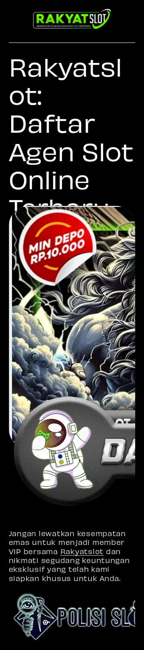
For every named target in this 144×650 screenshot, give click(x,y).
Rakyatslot (82, 551)
